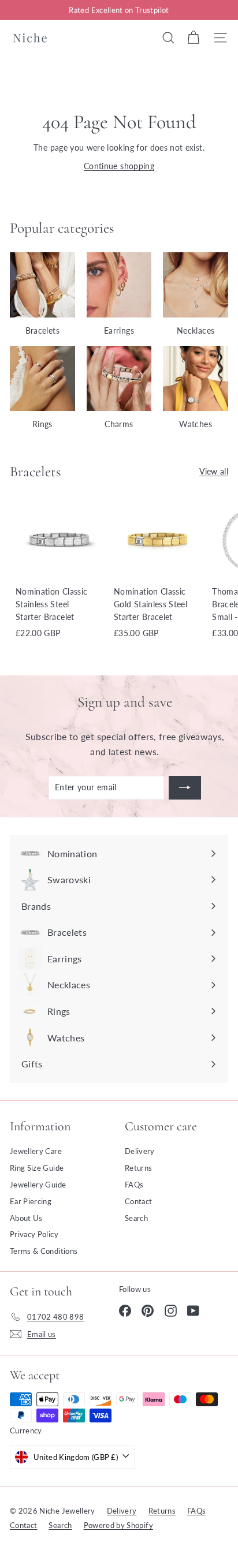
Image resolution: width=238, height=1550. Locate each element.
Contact (138, 1201)
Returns (138, 1167)
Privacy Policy (34, 1234)
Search (136, 1218)
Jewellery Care (36, 1151)
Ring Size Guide (37, 1167)
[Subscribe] (185, 787)
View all (213, 471)
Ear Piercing (30, 1201)
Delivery (140, 1151)
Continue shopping (119, 166)
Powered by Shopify (118, 1525)
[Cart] (193, 37)
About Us (26, 1218)
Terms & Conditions (43, 1251)
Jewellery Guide (38, 1184)
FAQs (134, 1184)
